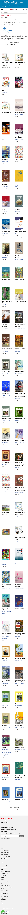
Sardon (3, 536)
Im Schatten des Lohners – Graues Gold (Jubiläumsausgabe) (20, 395)
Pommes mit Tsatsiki (20, 658)
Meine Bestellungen (5, 852)
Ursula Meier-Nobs (6, 442)
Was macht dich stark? (20, 89)
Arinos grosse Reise (19, 279)
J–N (10, 17)
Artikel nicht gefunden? (6, 15)
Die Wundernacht (19, 608)
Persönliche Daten (5, 850)
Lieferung (3, 863)
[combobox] (15, 12)
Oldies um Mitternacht (20, 301)
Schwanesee (5, 725)
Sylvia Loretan (5, 351)
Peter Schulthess (19, 114)
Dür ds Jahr (18, 703)
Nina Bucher (4, 638)
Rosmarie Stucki (5, 281)
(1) (21, 237)
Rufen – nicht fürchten (20, 231)
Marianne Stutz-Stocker (7, 516)
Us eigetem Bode (6, 775)
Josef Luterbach (18, 563)
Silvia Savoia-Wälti (19, 139)
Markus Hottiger (19, 492)
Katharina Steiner (19, 373)
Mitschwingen (18, 725)
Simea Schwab (5, 304)
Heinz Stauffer (5, 464)
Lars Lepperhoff (5, 186)
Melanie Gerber (5, 636)
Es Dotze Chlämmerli (6, 279)
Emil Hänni (4, 257)
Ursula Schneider (5, 777)
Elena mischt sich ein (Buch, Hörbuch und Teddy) (20, 537)
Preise (2, 860)
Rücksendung (4, 865)
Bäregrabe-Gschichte (7, 255)
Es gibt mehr (4, 159)
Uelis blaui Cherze (6, 231)
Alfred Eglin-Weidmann (20, 163)
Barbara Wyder (5, 233)
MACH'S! (17, 561)
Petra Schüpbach (5, 188)
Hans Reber (18, 801)
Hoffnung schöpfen (19, 747)
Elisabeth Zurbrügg (6, 395)
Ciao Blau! (17, 183)
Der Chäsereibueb (6, 371)
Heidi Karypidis (18, 660)
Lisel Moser (18, 233)
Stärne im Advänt (6, 393)
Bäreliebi (4, 747)
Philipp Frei (17, 516)
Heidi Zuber (4, 660)
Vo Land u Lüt (5, 703)
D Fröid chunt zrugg (20, 418)
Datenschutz (4, 867)
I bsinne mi (4, 658)
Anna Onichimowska (20, 610)
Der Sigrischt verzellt (20, 799)
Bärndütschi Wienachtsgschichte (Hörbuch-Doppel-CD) (20, 464)
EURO (25, 15)
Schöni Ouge (5, 799)
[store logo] (14, 9)
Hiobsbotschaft (5, 136)
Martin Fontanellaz (19, 442)
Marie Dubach (5, 373)
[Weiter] (17, 810)
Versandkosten (4, 858)
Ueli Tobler (17, 467)
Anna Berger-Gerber (6, 752)
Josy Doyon (17, 211)
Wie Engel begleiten (20, 112)
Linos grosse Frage (19, 371)
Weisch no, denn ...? (6, 440)
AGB (2, 869)
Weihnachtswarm (19, 440)
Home (2, 17)
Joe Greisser (4, 69)
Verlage (6, 17)
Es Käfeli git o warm (6, 462)
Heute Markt (5, 561)
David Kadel (18, 91)
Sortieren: (7, 44)
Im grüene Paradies (6, 418)
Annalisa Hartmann (19, 588)
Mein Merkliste (4, 854)
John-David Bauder (19, 683)
